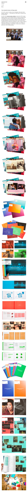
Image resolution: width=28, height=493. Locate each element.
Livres (2, 6)
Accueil (2, 4)
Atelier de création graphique (11, 16)
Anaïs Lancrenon (4, 1)
